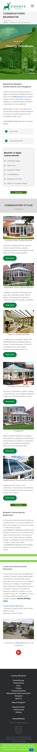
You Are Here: (7, 20)
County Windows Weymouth (13, 606)
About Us (18, 698)
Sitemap (19, 712)
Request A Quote (18, 707)
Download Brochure (16, 141)
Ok (31, 749)
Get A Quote (13, 131)
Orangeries (19, 696)
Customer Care (18, 709)
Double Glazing (18, 680)
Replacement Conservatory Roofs (18, 693)
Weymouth (19, 643)
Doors (18, 685)
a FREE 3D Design (17, 97)
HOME (5, 22)
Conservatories (18, 683)
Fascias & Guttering (18, 691)
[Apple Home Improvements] (17, 5)
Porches (18, 688)
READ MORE (10, 258)
